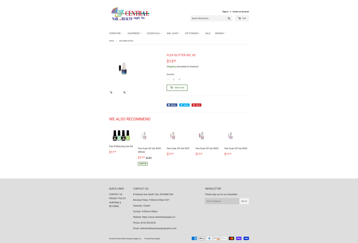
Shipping (171, 66)
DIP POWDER (192, 33)
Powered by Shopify (152, 239)
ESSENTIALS (153, 33)
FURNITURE (115, 33)
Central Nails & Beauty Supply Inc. (128, 239)
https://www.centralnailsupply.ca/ (159, 217)
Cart (244, 18)
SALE (207, 33)
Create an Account (241, 11)
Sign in (225, 11)
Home (111, 41)
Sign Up (244, 201)
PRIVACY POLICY (117, 198)
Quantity (170, 74)
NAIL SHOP (173, 33)
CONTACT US (115, 194)
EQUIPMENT (134, 33)
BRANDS (219, 33)
